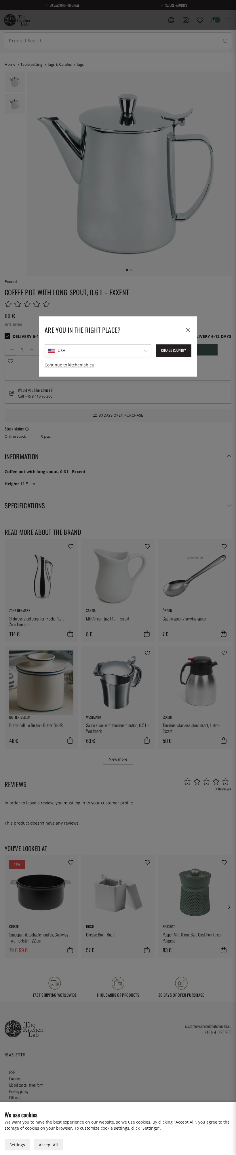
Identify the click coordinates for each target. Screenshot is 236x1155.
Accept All (48, 1145)
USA (61, 350)
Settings (17, 1145)
